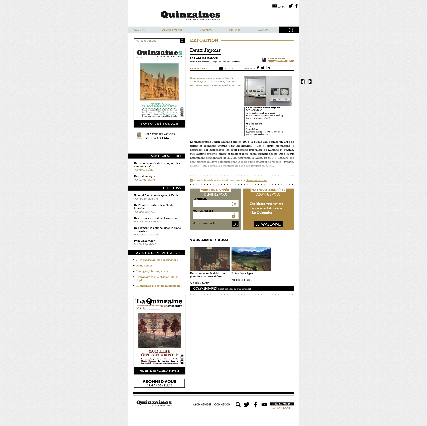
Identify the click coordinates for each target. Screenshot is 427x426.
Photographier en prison (152, 271)
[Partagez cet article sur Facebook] (258, 67)
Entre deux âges (144, 176)
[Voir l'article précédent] (302, 82)
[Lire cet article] (210, 259)
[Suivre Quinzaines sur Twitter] (246, 404)
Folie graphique (144, 241)
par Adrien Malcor (204, 58)
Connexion (222, 404)
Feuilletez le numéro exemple (159, 370)
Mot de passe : (203, 210)
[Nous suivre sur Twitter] (290, 7)
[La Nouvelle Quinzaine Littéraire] (213, 16)
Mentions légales (282, 407)
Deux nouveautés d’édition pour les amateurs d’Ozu (207, 275)
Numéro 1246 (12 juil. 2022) (159, 123)
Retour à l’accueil (282, 404)
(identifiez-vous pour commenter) (234, 288)
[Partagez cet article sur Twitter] (263, 67)
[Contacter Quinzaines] (264, 404)
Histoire (235, 29)
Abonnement (202, 404)
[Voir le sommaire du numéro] (159, 84)
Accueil (139, 29)
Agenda (206, 29)
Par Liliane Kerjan (242, 280)
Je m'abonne (268, 224)
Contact (264, 29)
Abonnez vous (198, 68)
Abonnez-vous (159, 381)
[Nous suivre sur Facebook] (296, 7)
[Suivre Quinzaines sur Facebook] (255, 404)
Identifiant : (201, 199)
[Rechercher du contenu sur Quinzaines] (238, 404)
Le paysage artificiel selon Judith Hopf (157, 279)
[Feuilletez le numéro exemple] (159, 331)
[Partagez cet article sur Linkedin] (268, 67)
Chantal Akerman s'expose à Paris (156, 195)
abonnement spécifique (256, 180)
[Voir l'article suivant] (309, 82)
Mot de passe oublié (204, 223)
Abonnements (172, 29)
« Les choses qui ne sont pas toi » (157, 260)
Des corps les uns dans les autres (155, 218)
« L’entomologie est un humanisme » (159, 286)
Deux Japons (144, 265)
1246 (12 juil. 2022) (219, 61)
